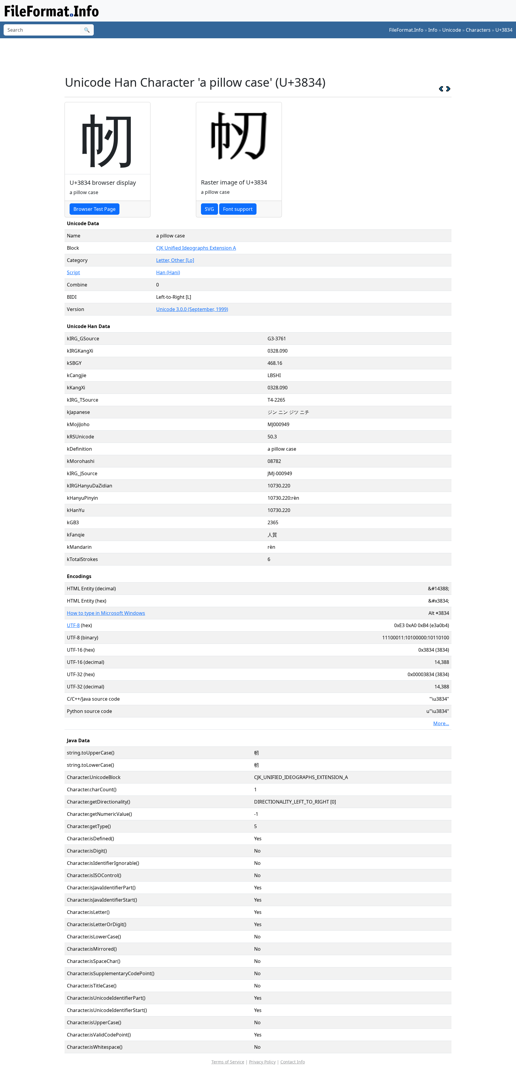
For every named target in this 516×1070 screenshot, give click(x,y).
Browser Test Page (94, 209)
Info (432, 30)
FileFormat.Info (406, 30)
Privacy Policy (262, 1062)
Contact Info (292, 1062)
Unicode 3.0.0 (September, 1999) (192, 309)
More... (441, 723)
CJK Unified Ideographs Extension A (196, 248)
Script (73, 272)
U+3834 (503, 30)
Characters (478, 30)
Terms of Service (227, 1062)
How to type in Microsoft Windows (106, 613)
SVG (209, 209)
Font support (238, 209)
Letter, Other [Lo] (175, 260)
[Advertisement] (261, 56)
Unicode (451, 30)
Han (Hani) (168, 272)
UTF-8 (73, 625)
